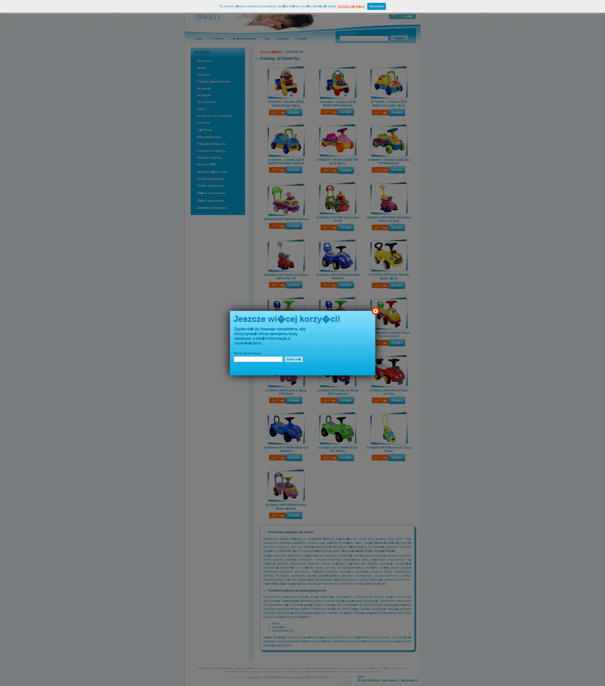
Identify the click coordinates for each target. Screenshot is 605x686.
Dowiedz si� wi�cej (351, 6)
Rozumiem (377, 6)
